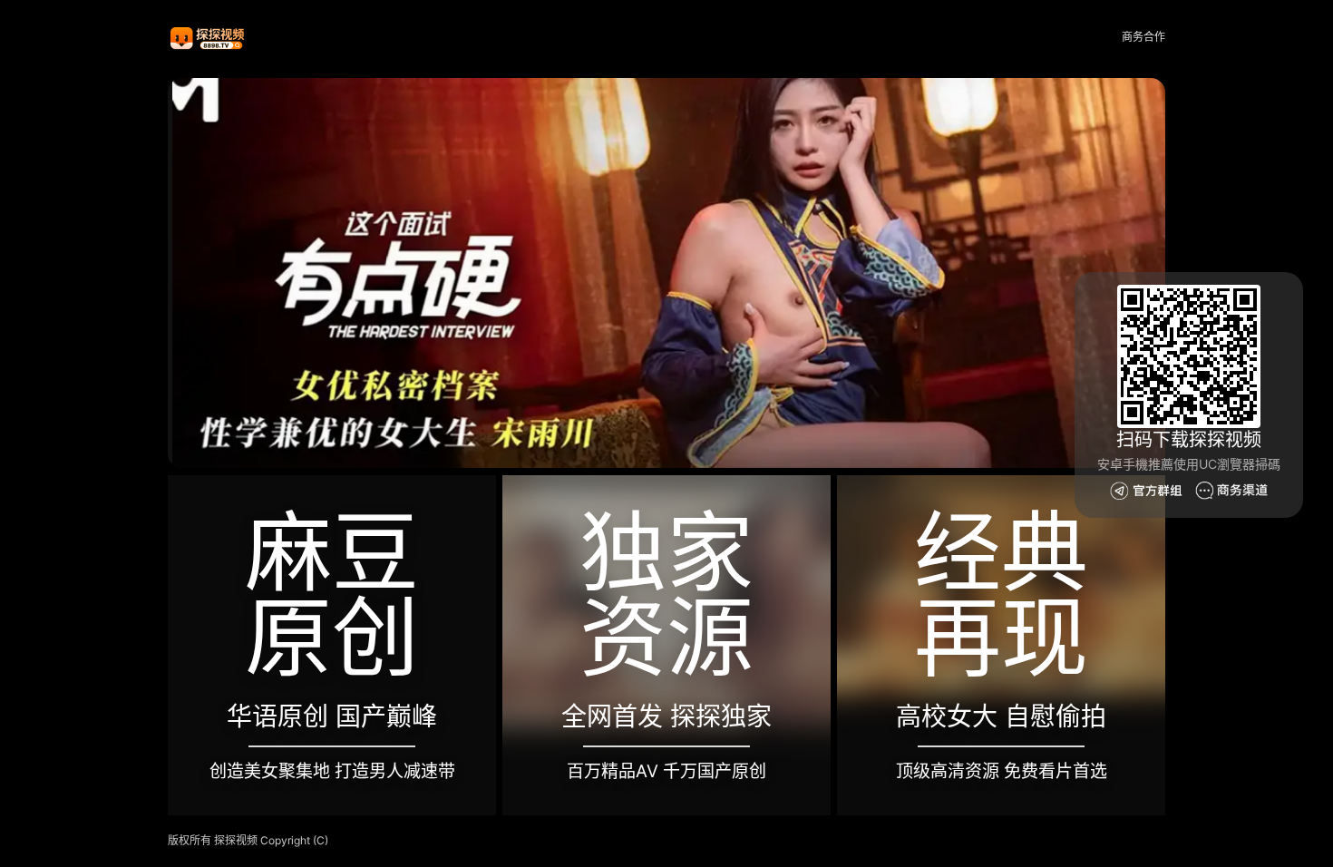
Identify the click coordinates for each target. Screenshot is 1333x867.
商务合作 (1143, 37)
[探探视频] (208, 37)
